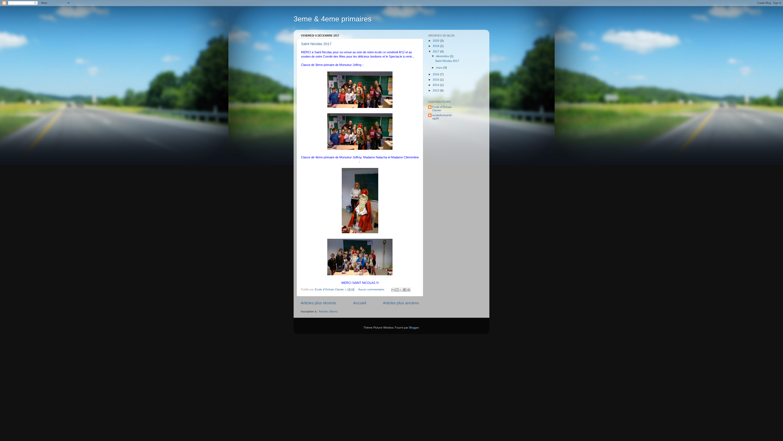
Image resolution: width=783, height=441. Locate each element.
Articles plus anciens (401, 303)
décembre (443, 56)
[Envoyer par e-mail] (393, 290)
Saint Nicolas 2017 (316, 44)
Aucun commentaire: (372, 289)
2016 (436, 74)
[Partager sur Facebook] (405, 290)
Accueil (359, 303)
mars (439, 67)
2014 (436, 85)
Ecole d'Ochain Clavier (442, 109)
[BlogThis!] (397, 290)
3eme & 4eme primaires (333, 19)
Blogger (414, 327)
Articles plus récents (318, 303)
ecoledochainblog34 (442, 117)
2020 (436, 40)
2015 (436, 79)
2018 (436, 46)
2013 (436, 90)
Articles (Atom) (328, 311)
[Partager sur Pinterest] (409, 290)
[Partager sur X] (401, 290)
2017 (436, 51)
